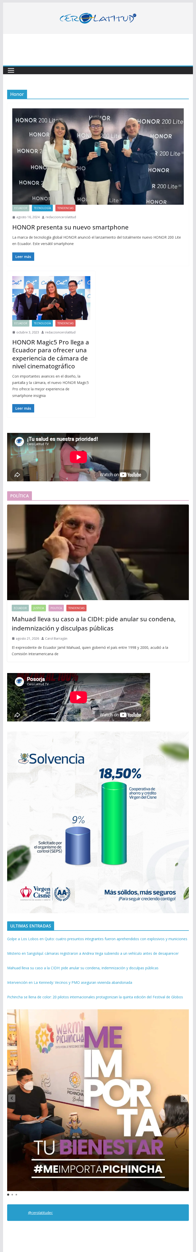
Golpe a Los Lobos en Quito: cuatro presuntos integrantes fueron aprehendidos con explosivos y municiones (97, 938)
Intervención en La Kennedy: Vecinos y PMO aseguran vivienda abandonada (69, 982)
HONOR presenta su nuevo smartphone (70, 227)
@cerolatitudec (40, 1212)
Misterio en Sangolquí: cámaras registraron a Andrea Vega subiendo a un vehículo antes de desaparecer (93, 953)
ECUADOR (20, 208)
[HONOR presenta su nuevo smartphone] (98, 156)
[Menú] (11, 70)
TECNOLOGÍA (42, 208)
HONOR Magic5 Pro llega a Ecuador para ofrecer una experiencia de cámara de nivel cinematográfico (50, 354)
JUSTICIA (38, 608)
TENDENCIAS (65, 208)
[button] (184, 1098)
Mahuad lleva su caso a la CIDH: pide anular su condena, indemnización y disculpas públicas (94, 623)
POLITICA (56, 608)
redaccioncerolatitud (61, 217)
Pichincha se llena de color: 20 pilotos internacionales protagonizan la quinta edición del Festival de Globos (95, 997)
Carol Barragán (56, 638)
